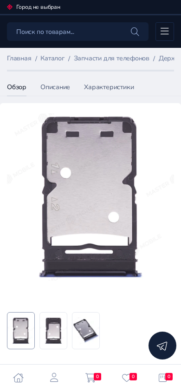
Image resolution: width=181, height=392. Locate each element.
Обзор (16, 87)
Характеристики (109, 87)
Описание (55, 87)
